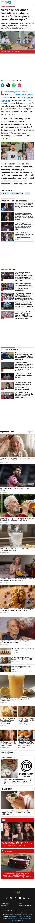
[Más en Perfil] (12, 752)
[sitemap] (28, 898)
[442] (17, 892)
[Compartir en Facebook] (2, 85)
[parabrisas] (17, 851)
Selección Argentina (17, 193)
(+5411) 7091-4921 (12, 918)
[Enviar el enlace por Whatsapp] (14, 85)
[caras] (17, 820)
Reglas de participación (25, 905)
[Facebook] (11, 898)
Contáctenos (4, 905)
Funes (27, 193)
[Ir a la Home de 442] (8, 3)
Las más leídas (8, 269)
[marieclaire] (17, 789)
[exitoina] (17, 758)
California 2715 (13, 916)
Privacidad (4, 907)
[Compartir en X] (8, 85)
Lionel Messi (4, 193)
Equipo (20, 903)
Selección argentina (24, 95)
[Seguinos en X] (15, 898)
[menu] (2, 2)
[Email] (19, 85)
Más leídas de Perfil (10, 349)
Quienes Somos (5, 903)
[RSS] (24, 898)
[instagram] (7, 898)
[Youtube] (20, 898)
